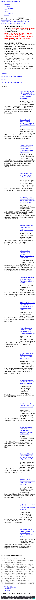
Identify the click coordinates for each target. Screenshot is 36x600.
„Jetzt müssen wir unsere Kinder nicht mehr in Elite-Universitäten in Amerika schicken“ (27, 355)
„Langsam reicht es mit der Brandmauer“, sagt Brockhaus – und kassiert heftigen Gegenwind (27, 456)
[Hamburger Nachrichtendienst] (10, 1)
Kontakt (6, 15)
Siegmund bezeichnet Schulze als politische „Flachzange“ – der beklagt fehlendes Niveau (27, 330)
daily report (17, 21)
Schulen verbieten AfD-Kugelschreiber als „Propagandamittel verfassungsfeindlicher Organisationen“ (27, 148)
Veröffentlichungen (10, 587)
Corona (11, 21)
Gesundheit (4, 23)
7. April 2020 (4, 21)
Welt (25, 23)
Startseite (7, 5)
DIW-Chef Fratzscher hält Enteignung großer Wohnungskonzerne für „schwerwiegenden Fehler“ (27, 306)
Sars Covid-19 (18, 23)
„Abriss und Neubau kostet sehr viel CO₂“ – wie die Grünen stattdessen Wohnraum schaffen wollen (26, 430)
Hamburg (7, 6)
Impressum (7, 590)
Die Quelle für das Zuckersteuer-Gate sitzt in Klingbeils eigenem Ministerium (27, 481)
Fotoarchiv (7, 588)
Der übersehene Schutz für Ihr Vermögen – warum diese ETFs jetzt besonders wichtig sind (27, 506)
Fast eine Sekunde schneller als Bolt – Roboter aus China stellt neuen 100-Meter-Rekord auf (27, 123)
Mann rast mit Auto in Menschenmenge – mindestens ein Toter (26, 175)
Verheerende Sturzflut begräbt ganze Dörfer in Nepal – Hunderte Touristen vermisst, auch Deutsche (27, 533)
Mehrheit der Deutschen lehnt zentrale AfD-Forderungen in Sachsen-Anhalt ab (27, 280)
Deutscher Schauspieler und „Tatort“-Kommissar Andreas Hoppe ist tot (27, 381)
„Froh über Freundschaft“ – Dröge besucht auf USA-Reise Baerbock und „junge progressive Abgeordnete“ (27, 95)
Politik (6, 10)
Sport (6, 11)
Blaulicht (10, 8)
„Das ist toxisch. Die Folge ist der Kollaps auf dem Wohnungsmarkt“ (27, 405)
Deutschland (25, 21)
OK (34, 598)
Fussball (10, 13)
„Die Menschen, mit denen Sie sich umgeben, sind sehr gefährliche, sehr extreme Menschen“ (27, 199)
